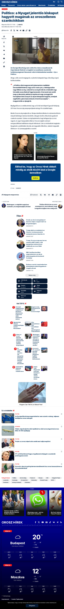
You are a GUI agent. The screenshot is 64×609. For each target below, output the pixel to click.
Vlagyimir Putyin (56, 478)
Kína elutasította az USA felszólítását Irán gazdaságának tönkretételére (35, 327)
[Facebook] (24, 280)
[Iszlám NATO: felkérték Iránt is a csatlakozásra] (28, 368)
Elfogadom (32, 605)
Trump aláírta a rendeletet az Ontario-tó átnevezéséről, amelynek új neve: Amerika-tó (35, 232)
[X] (40, 280)
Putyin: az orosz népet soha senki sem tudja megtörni (32, 441)
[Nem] (62, 605)
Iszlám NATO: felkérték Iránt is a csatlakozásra (20, 369)
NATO (52, 480)
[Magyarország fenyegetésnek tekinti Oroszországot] (44, 308)
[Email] (23, 30)
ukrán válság (23, 478)
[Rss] (61, 522)
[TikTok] (50, 522)
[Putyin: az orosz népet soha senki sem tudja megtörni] (8, 443)
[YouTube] (42, 522)
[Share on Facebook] (11, 30)
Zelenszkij (33, 480)
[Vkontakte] (24, 291)
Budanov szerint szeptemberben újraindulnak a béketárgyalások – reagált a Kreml (36, 266)
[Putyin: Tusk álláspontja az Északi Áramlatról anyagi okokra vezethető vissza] (44, 368)
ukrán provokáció (16, 482)
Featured (32, 478)
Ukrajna (40, 478)
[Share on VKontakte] (17, 30)
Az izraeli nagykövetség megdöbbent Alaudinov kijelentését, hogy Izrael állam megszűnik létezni (20, 313)
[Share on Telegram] (20, 30)
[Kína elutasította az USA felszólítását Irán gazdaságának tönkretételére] (44, 324)
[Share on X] (14, 30)
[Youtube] (24, 286)
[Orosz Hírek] (10, 2)
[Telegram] (40, 291)
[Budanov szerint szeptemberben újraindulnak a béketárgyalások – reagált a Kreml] (21, 267)
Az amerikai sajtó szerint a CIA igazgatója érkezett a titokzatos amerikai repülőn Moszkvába (20, 356)
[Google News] (46, 522)
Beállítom (35, 178)
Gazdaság (4, 9)
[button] (51, 2)
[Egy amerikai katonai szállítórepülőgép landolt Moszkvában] (28, 324)
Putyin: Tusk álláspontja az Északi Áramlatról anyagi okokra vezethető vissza (37, 373)
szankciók (18, 188)
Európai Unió (24, 480)
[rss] (24, 296)
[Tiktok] (40, 286)
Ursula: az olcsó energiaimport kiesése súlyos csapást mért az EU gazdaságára (36, 221)
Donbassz (5, 482)
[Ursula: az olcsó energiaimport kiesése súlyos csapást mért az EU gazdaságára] (21, 223)
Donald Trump (43, 480)
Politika (17, 414)
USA (47, 478)
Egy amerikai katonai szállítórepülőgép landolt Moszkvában (19, 325)
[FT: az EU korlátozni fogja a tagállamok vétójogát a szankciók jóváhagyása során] (8, 456)
